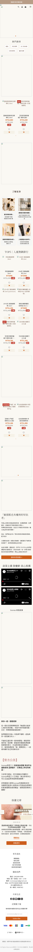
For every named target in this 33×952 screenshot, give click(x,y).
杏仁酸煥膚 (24, 46)
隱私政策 (16, 861)
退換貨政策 (16, 863)
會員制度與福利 (17, 867)
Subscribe (16, 918)
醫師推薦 (21, 51)
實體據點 (16, 858)
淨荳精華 (14, 46)
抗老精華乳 (12, 51)
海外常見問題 (16, 865)
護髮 (7, 46)
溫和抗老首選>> (16, 557)
